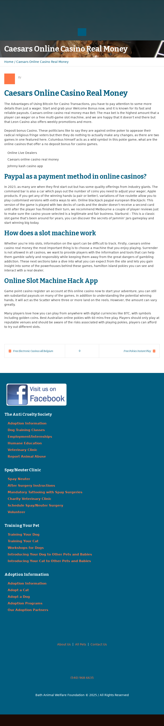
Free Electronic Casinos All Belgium (33, 351)
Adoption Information (27, 423)
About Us (64, 644)
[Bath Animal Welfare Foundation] (82, 18)
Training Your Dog (24, 534)
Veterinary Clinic (22, 450)
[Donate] (90, 6)
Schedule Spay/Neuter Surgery (35, 505)
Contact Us (99, 644)
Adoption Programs (25, 603)
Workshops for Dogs (26, 548)
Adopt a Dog (19, 597)
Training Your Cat (23, 541)
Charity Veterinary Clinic (29, 499)
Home (8, 61)
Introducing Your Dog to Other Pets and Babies (50, 554)
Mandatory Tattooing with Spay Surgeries (45, 492)
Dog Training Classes (26, 430)
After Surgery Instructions (31, 485)
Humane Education (25, 443)
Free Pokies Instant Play (137, 351)
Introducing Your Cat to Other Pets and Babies (49, 561)
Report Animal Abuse (27, 456)
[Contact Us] (82, 6)
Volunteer (16, 512)
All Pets (80, 644)
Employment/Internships (30, 437)
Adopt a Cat (18, 590)
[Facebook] (73, 6)
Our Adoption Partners (28, 610)
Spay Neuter (19, 479)
